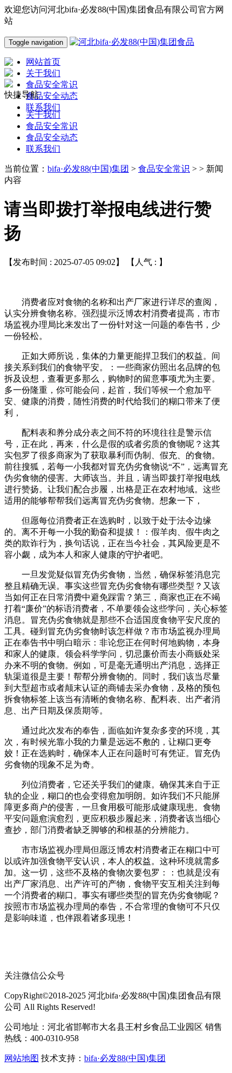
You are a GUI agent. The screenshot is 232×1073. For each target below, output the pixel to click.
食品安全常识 (52, 126)
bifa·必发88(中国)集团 (88, 168)
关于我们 (43, 114)
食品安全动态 (52, 137)
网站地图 (21, 1058)
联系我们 (43, 148)
